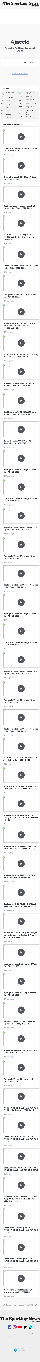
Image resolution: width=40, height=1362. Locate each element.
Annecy (8, 111)
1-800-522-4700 (27, 1304)
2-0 (21, 97)
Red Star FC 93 (8, 93)
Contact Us (16, 1333)
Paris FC (9, 117)
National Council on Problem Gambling (18, 1305)
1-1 (21, 107)
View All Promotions (20, 74)
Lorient (8, 114)
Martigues (9, 97)
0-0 (21, 103)
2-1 (21, 93)
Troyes (8, 104)
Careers (22, 1333)
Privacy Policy (29, 1333)
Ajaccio (30, 62)
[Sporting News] (20, 4)
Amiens (8, 101)
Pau (7, 107)
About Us (9, 1333)
